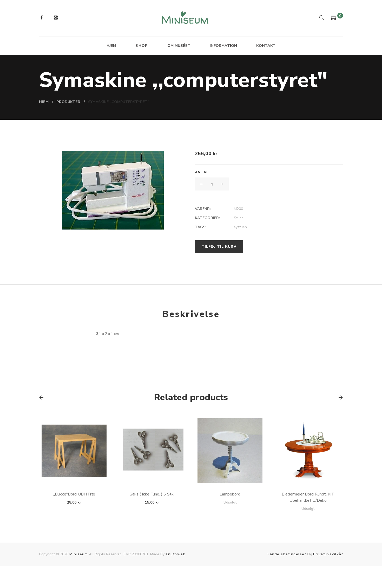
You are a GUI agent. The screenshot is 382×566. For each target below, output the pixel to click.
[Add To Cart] (74, 471)
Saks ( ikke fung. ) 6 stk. (152, 494)
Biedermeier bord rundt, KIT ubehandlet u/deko (308, 497)
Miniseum (78, 554)
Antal (202, 172)
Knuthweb (176, 554)
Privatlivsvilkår (328, 554)
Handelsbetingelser (286, 554)
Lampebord (230, 494)
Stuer (238, 217)
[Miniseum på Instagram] (55, 18)
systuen (240, 227)
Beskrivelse (191, 314)
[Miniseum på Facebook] (41, 18)
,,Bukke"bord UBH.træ (74, 494)
